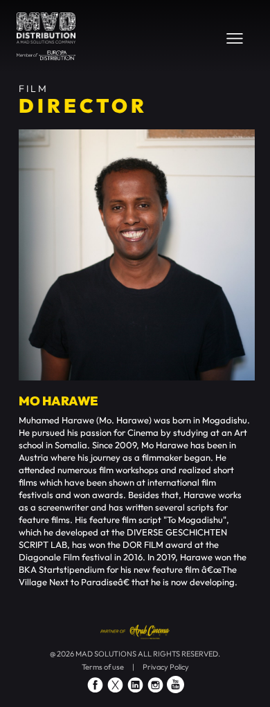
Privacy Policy (166, 667)
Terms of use (103, 667)
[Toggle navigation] (234, 38)
